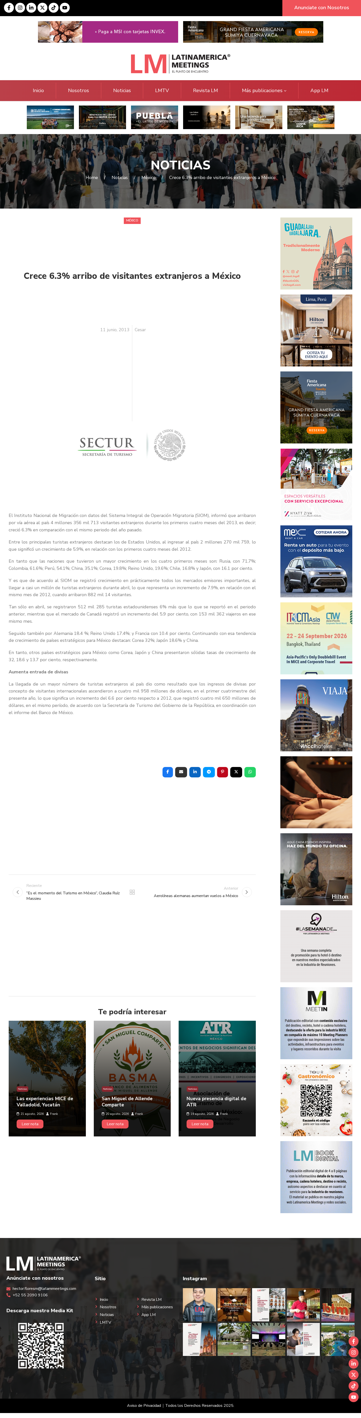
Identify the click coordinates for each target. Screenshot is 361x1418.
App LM (319, 90)
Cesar (140, 329)
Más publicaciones (262, 90)
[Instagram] (20, 8)
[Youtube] (65, 8)
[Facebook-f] (9, 8)
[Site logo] (180, 63)
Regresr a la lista (132, 892)
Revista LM (205, 90)
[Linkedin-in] (31, 8)
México (132, 220)
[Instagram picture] (199, 1304)
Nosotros (78, 90)
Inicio (38, 90)
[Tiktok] (54, 8)
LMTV (162, 90)
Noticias (122, 90)
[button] (168, 772)
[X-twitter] (42, 8)
